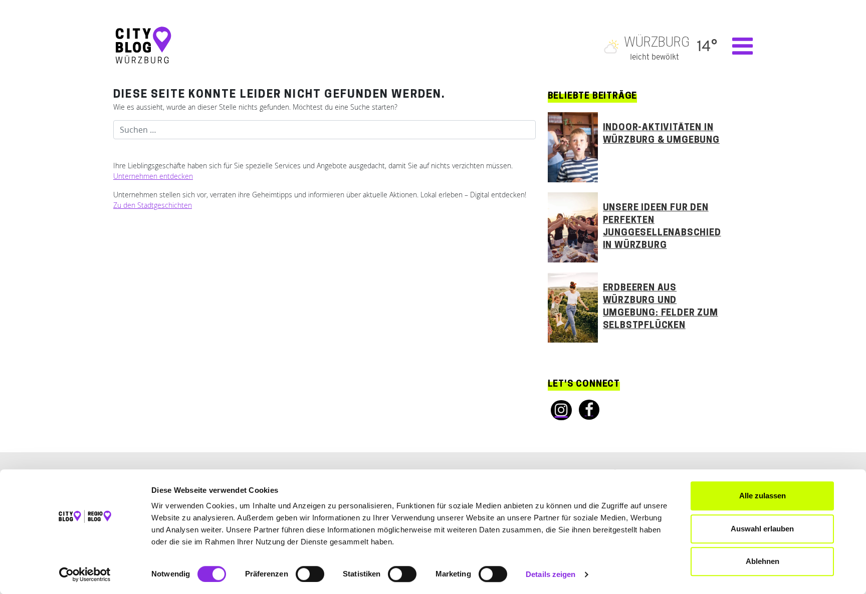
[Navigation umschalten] (737, 46)
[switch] (310, 574)
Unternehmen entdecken (153, 176)
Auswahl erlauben (762, 528)
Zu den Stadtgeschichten (152, 205)
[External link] (558, 410)
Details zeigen (550, 574)
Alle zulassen (762, 495)
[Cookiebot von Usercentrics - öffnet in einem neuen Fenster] (85, 574)
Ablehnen (762, 561)
